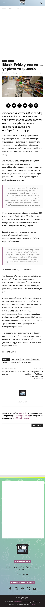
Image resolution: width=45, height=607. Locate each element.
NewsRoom (6, 73)
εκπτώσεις (35, 359)
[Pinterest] (22, 589)
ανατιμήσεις (26, 359)
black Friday (16, 359)
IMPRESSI (34, 604)
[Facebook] (10, 589)
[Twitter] (28, 589)
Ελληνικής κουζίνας (21, 415)
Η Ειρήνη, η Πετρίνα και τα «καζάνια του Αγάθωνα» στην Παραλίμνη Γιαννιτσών (32, 375)
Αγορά (19, 9)
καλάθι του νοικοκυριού (11, 362)
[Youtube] (34, 589)
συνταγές (22, 413)
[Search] (42, 3)
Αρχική (4, 9)
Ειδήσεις (12, 9)
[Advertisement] (22, 456)
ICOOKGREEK (18, 602)
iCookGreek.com (22, 418)
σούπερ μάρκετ (26, 362)
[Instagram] (16, 589)
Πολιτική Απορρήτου (22, 598)
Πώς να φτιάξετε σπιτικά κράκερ (12, 373)
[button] (4, 3)
